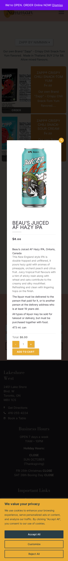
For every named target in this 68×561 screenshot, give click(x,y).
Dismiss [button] (57, 5)
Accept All (34, 534)
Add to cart (26, 351)
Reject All (34, 553)
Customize (34, 544)
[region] (34, 530)
